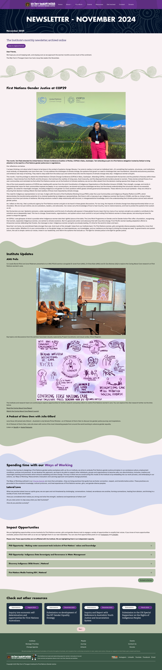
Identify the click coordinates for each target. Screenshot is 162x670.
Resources (99, 4)
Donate (131, 4)
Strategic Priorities (32, 644)
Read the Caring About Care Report (19, 408)
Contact (122, 4)
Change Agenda (38, 481)
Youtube (138, 657)
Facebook (146, 657)
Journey (83, 644)
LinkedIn (115, 535)
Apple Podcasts (26, 427)
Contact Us (132, 644)
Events (89, 4)
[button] (69, 4)
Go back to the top (146, 580)
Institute (32, 641)
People (83, 641)
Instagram (105, 535)
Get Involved (111, 4)
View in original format (16, 46)
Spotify (16, 427)
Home (60, 4)
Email (153, 657)
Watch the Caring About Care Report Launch (23, 411)
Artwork (83, 647)
